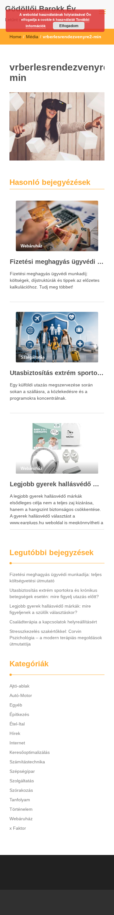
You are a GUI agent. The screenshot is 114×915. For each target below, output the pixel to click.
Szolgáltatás (22, 780)
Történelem (21, 809)
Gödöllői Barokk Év (40, 8)
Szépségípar (22, 771)
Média (32, 36)
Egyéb (16, 704)
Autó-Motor (21, 695)
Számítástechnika (27, 761)
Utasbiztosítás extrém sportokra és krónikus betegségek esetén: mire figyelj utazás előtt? (57, 372)
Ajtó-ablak (19, 685)
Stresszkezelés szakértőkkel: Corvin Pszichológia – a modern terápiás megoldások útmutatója (56, 637)
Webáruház (21, 818)
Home (16, 36)
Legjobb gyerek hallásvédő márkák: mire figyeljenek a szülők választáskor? (57, 484)
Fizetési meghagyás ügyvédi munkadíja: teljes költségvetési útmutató (57, 261)
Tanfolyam (20, 799)
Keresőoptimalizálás (30, 752)
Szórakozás (21, 790)
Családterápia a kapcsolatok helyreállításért (53, 621)
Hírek (15, 733)
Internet (17, 742)
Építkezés (19, 714)
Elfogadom (69, 25)
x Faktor (18, 828)
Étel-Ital (17, 723)
